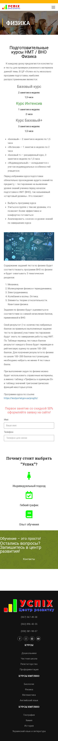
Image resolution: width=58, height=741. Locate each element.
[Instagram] (26, 638)
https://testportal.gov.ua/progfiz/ (21, 398)
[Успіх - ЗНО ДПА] (11, 8)
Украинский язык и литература (29, 731)
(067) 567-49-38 (29, 617)
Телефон (8, 432)
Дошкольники (29, 653)
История (29, 725)
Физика (29, 689)
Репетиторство (29, 664)
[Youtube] (38, 638)
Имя (6, 419)
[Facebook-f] (19, 638)
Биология (29, 684)
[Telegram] (32, 638)
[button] (29, 559)
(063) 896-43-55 (29, 624)
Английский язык (29, 700)
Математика (29, 695)
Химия (29, 720)
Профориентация (29, 669)
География (29, 715)
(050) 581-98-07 (29, 631)
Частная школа (29, 658)
